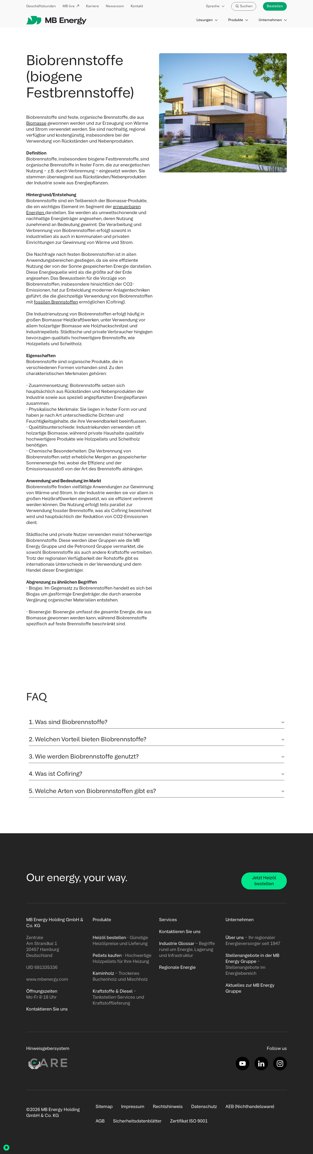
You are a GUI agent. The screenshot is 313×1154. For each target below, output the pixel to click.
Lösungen (205, 20)
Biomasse (36, 123)
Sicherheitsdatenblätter (137, 1121)
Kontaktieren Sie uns (180, 932)
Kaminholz (104, 973)
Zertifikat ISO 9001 (189, 1121)
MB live (69, 6)
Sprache (213, 6)
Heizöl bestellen (109, 938)
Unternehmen (270, 20)
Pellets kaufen (107, 956)
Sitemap (104, 1107)
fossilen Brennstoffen (56, 302)
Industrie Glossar (176, 944)
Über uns (234, 938)
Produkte (235, 20)
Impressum (132, 1107)
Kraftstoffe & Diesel (113, 991)
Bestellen (275, 6)
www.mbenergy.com (47, 979)
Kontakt (137, 6)
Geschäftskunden (41, 6)
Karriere (92, 6)
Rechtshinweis (168, 1107)
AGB (100, 1121)
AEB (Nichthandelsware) (249, 1107)
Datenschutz (204, 1107)
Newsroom (115, 6)
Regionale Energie (177, 967)
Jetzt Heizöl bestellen (264, 881)
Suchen (246, 6)
